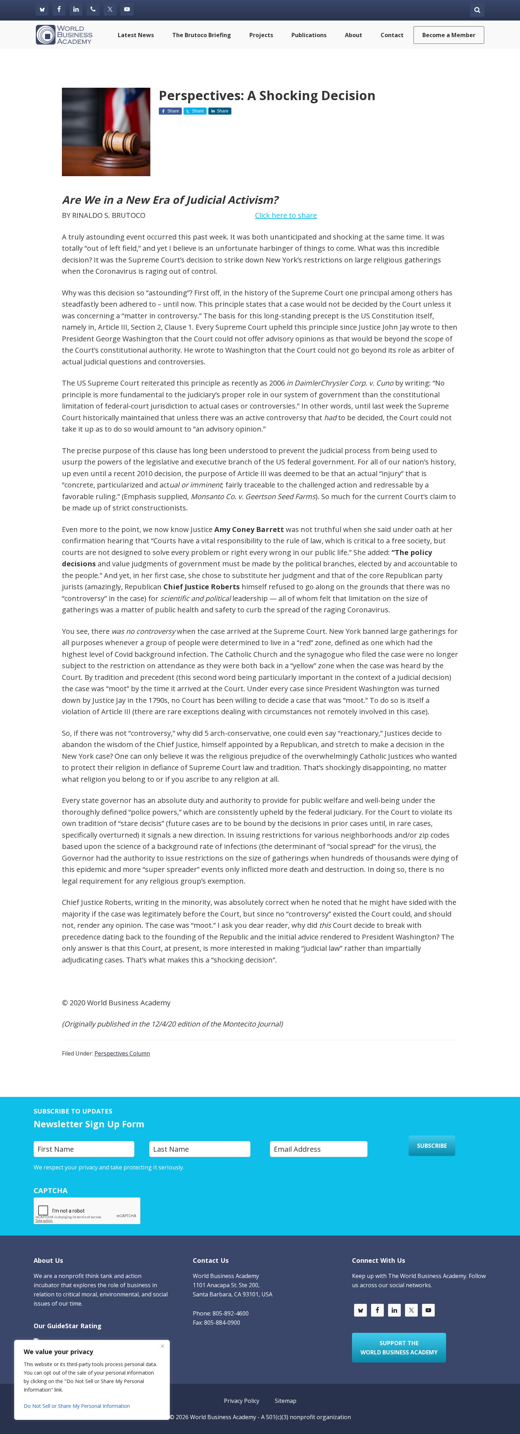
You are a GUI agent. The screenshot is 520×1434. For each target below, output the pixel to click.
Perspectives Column (122, 1053)
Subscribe (432, 1146)
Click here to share (286, 215)
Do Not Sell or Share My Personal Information (77, 1406)
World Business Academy (223, 1417)
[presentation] (87, 1211)
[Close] (162, 1346)
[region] (92, 1380)
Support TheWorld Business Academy (399, 1347)
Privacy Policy (203, 1167)
